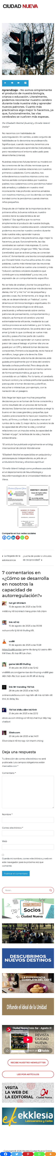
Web (4, 841)
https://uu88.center (12, 649)
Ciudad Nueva (37, 1151)
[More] (27, 538)
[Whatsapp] (22, 538)
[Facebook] (4, 538)
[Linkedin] (13, 538)
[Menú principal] (51, 6)
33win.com (14, 732)
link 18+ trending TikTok (21, 687)
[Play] (5, 83)
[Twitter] (9, 538)
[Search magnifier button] (51, 890)
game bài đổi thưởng (20, 664)
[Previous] (12, 83)
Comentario (9, 773)
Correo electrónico (12, 828)
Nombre (7, 814)
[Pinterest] (18, 538)
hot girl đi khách (17, 603)
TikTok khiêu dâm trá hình (23, 709)
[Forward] (18, 83)
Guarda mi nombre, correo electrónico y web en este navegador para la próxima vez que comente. (27, 862)
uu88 (12, 641)
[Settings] (25, 83)
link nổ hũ (14, 622)
